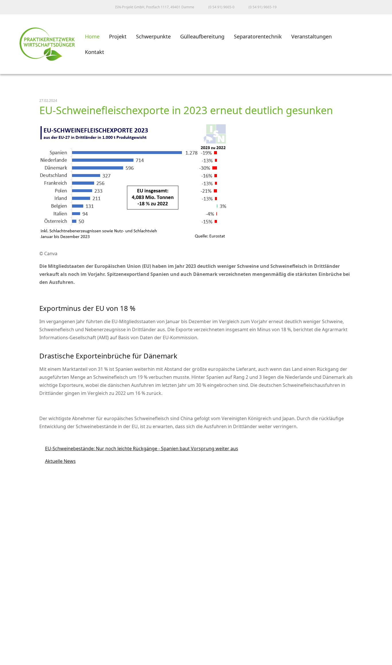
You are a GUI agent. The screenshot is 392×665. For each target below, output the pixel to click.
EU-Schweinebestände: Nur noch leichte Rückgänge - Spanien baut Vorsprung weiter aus (138, 448)
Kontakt (94, 51)
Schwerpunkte (153, 36)
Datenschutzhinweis (29, 648)
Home (92, 36)
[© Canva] (134, 242)
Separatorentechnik (258, 36)
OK (10, 660)
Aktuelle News (57, 461)
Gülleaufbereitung (202, 36)
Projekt (118, 36)
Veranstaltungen (311, 36)
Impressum (18, 623)
